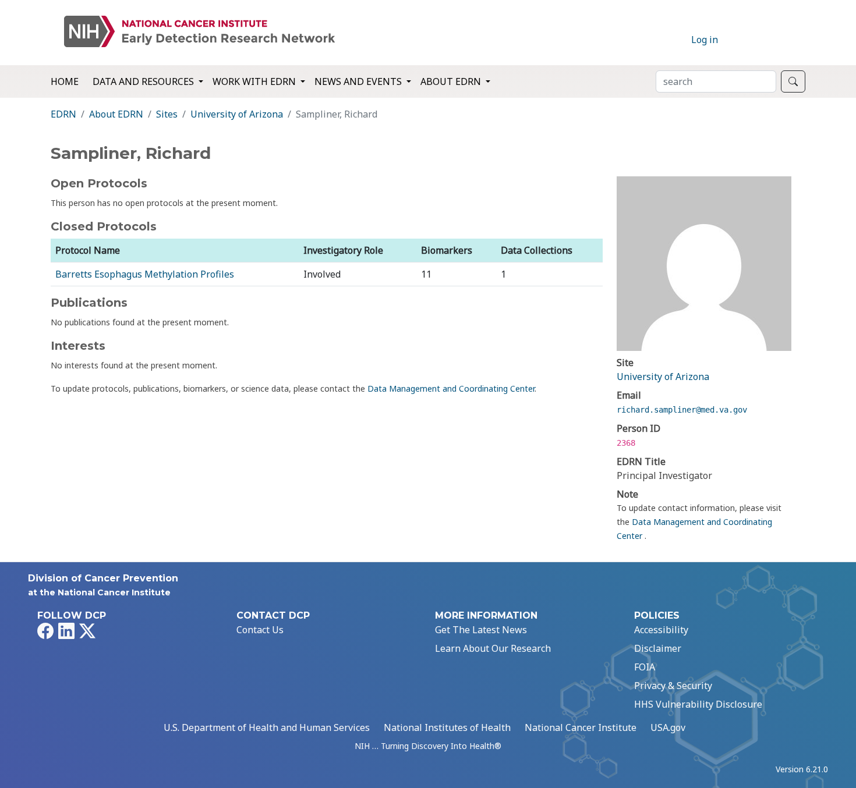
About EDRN (116, 114)
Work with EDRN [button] (255, 81)
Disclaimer (657, 648)
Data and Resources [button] (144, 81)
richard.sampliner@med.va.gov (682, 409)
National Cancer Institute (580, 727)
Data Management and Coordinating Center (451, 388)
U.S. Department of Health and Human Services (267, 727)
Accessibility (661, 629)
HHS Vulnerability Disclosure (698, 704)
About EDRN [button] (451, 81)
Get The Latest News (481, 629)
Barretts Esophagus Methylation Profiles (144, 274)
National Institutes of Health (447, 727)
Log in (704, 39)
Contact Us (260, 629)
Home (65, 81)
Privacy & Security (673, 685)
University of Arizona (236, 114)
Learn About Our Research (493, 648)
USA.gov (667, 727)
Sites (167, 114)
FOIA (644, 667)
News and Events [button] (359, 81)
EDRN (63, 114)
